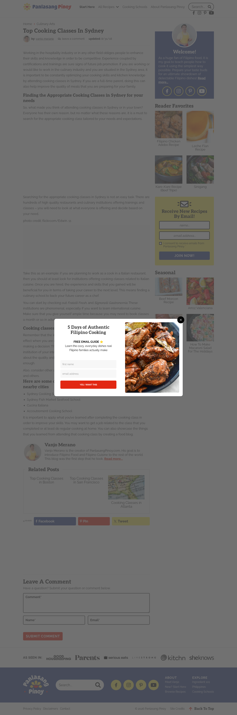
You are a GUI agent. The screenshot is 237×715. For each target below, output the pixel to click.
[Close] (180, 319)
